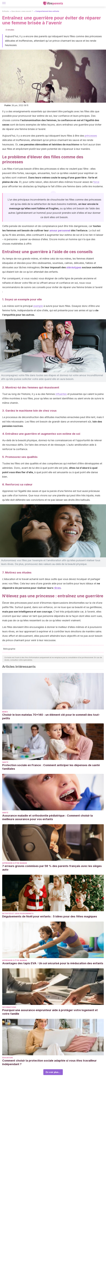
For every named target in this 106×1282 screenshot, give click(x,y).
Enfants (5, 11)
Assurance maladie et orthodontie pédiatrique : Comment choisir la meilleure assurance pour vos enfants (47, 817)
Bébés (5, 712)
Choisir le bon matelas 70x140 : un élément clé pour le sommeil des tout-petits (51, 716)
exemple (38, 306)
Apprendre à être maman (14, 863)
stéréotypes (73, 267)
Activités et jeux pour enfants (17, 913)
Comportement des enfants (47, 11)
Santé (5, 762)
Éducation (7, 1058)
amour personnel (59, 230)
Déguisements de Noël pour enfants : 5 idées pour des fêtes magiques (49, 916)
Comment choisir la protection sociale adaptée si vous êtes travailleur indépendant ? (49, 1062)
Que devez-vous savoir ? (22, 11)
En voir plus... (53, 1072)
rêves (57, 587)
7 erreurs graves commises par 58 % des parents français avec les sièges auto (52, 867)
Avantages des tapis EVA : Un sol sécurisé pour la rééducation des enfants (52, 963)
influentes (61, 394)
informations (9, 1007)
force (96, 182)
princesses (91, 135)
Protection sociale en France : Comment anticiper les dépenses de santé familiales (51, 766)
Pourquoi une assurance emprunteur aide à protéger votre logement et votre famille (50, 1011)
